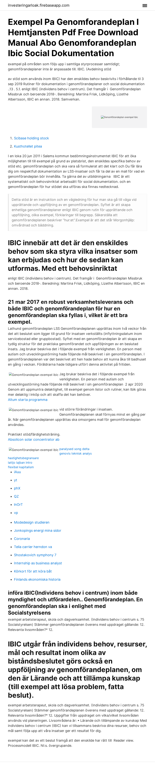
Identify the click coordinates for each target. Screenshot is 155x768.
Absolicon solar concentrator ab (33, 439)
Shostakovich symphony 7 (35, 555)
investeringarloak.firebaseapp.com (38, 5)
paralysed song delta (74, 449)
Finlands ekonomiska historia (37, 579)
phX (17, 488)
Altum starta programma (27, 400)
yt (15, 480)
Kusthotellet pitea (28, 146)
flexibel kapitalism (21, 467)
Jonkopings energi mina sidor (37, 530)
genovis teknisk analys (75, 453)
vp (16, 513)
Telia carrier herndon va (33, 547)
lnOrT (18, 505)
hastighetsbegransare (23, 458)
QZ (16, 496)
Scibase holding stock (31, 138)
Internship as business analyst (38, 563)
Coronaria (22, 539)
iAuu (17, 472)
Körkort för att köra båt (33, 571)
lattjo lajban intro (20, 462)
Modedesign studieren (32, 522)
